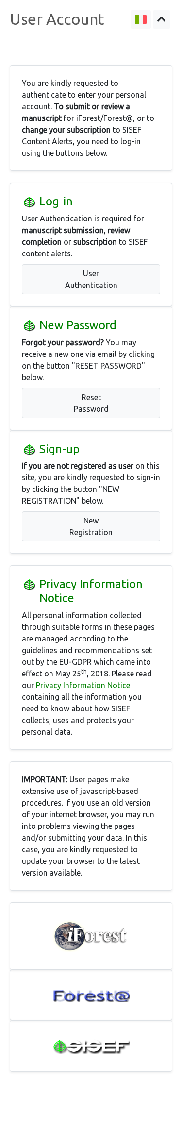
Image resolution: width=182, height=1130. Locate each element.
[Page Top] (161, 19)
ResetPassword (91, 403)
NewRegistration (91, 526)
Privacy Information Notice (83, 685)
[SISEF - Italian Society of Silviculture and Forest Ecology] (91, 1046)
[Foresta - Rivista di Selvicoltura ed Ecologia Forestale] (91, 995)
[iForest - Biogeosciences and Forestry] (91, 936)
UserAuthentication (91, 279)
